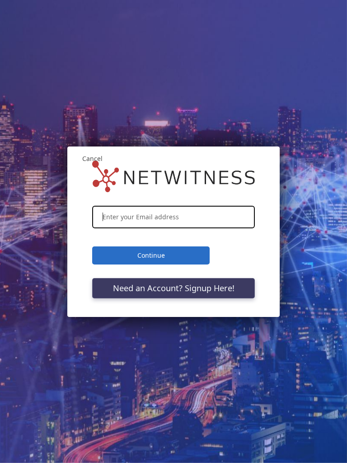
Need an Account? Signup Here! (173, 288)
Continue (151, 255)
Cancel (92, 158)
